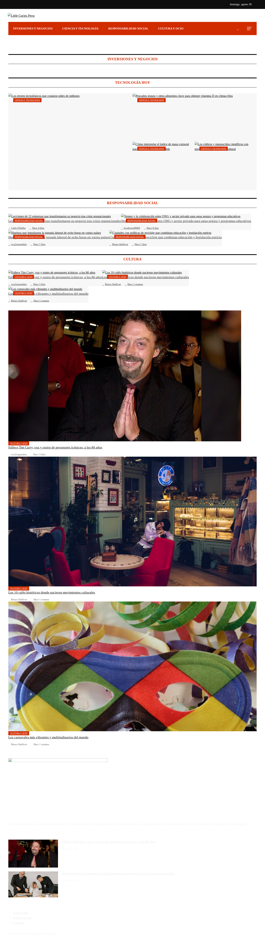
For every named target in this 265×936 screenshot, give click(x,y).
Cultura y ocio (23, 277)
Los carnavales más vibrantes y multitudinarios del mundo (48, 737)
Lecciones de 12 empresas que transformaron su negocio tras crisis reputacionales (118, 873)
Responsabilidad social (29, 220)
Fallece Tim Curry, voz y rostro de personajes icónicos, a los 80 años (55, 447)
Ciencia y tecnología (27, 100)
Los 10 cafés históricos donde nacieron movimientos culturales (51, 592)
